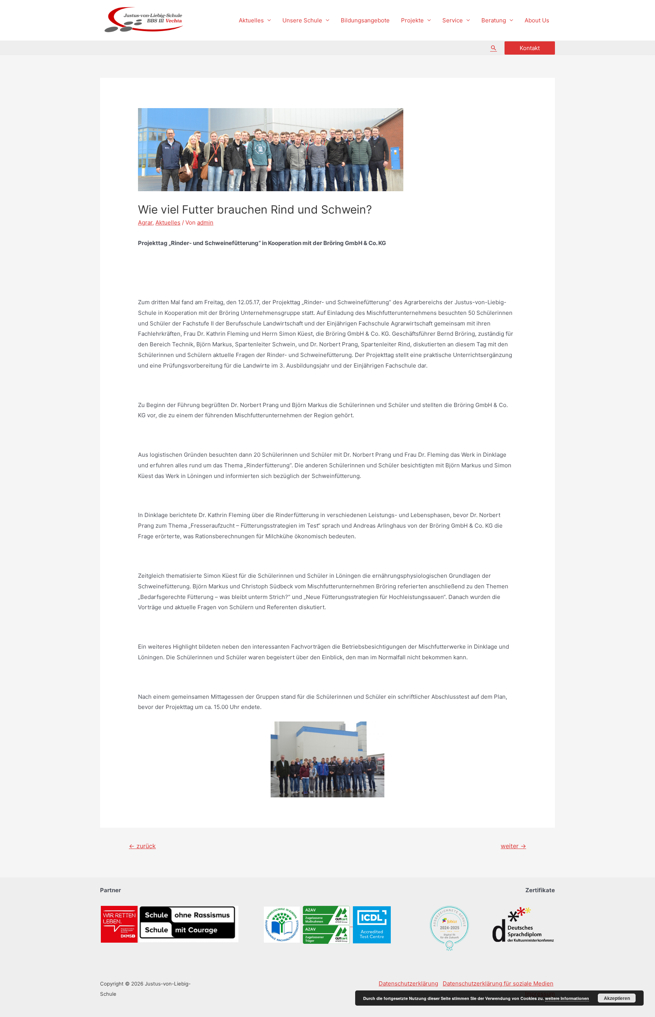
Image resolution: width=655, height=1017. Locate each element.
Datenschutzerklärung (408, 983)
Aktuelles (251, 20)
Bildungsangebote (365, 20)
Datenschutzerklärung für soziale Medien (498, 983)
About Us (537, 20)
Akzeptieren (617, 998)
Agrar (145, 222)
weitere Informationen (567, 998)
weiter (513, 846)
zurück (142, 846)
